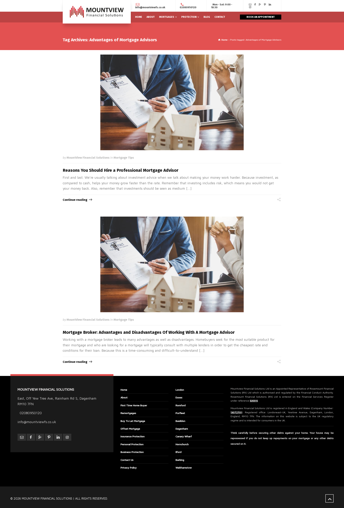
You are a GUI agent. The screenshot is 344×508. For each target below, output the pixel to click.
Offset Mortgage (130, 428)
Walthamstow (184, 467)
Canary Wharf (184, 436)
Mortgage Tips (124, 157)
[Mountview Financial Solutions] (97, 12)
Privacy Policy (129, 467)
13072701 (236, 412)
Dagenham (182, 428)
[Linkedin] (270, 4)
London (180, 389)
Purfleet (180, 413)
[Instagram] (250, 7)
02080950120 (188, 7)
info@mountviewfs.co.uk (150, 7)
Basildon (180, 420)
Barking (180, 459)
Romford (181, 405)
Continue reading (75, 200)
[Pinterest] (265, 4)
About (124, 397)
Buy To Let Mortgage (133, 420)
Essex (179, 397)
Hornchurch (182, 444)
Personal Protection (132, 444)
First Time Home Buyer (134, 405)
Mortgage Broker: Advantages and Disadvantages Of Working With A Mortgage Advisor (149, 332)
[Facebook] (255, 4)
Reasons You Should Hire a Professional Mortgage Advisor (120, 170)
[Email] (250, 4)
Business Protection (132, 451)
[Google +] (260, 4)
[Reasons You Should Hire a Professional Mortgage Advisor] (172, 102)
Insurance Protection (133, 436)
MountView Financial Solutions (88, 157)
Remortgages (128, 413)
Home (124, 389)
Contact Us (127, 459)
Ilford (178, 451)
